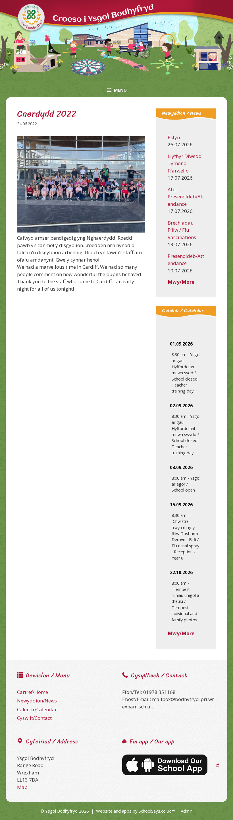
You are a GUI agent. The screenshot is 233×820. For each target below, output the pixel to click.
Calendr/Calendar (37, 709)
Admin (187, 811)
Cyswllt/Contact (34, 718)
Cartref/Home (32, 692)
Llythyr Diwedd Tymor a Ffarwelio (185, 163)
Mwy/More (181, 282)
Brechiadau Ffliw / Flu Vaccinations (182, 230)
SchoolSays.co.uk (155, 811)
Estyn (174, 137)
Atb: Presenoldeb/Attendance (186, 196)
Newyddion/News (37, 700)
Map (22, 787)
